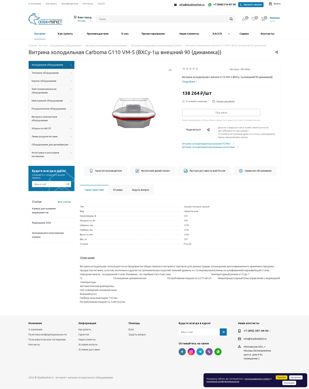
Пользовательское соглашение (47, 339)
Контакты (34, 344)
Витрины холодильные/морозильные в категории (208, 147)
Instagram (191, 351)
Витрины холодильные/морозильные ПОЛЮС (206, 144)
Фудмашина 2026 (41, 222)
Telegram (200, 351)
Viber (209, 351)
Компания (35, 323)
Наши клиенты (87, 339)
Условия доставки (89, 349)
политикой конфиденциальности (223, 381)
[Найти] (231, 19)
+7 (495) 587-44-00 (256, 330)
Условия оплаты (88, 344)
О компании (35, 329)
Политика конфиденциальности (47, 334)
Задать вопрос (137, 334)
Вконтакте (182, 351)
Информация (87, 323)
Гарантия (84, 334)
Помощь (134, 323)
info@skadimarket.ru (255, 338)
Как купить (85, 329)
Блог (131, 329)
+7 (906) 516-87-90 (224, 4)
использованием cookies (257, 379)
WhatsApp (218, 351)
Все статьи (64, 201)
